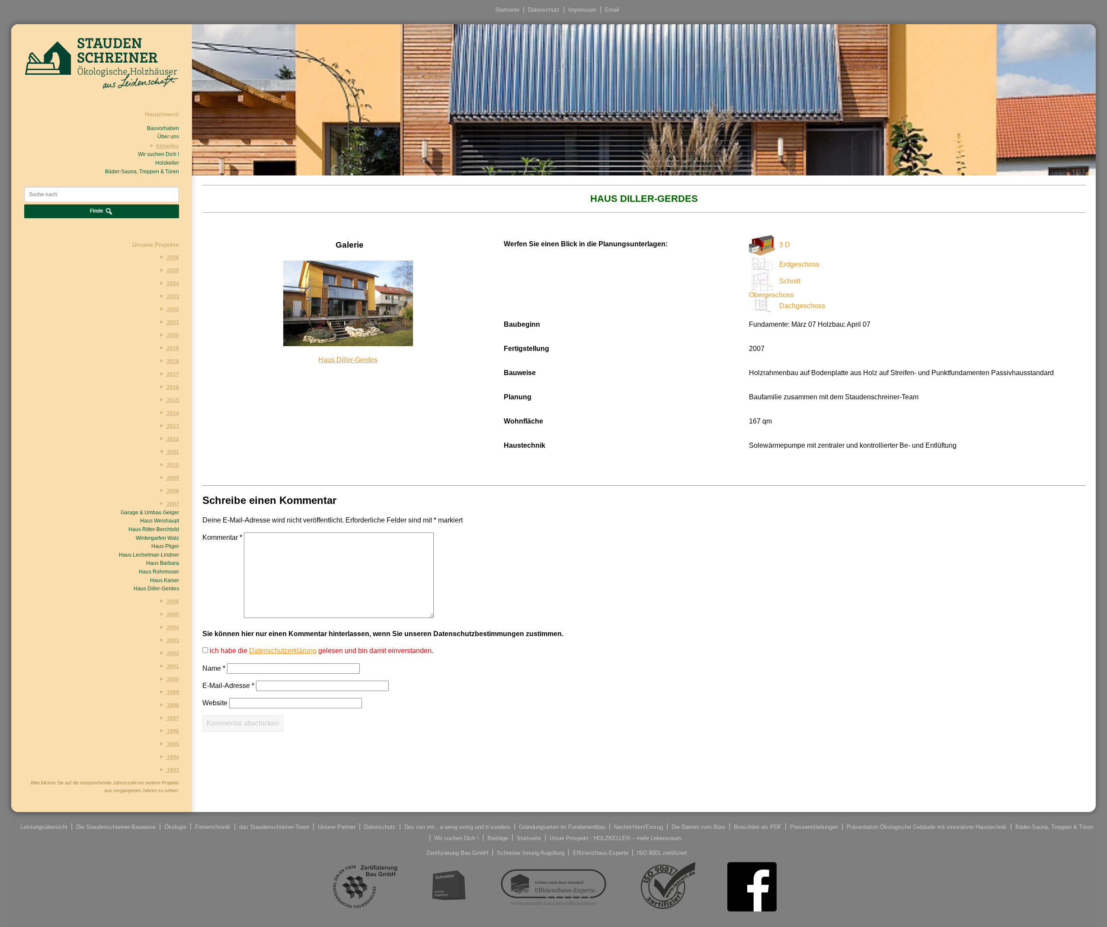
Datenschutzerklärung (283, 650)
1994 (172, 757)
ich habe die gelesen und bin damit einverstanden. (320, 650)
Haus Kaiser (164, 580)
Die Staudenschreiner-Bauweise (116, 826)
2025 (172, 271)
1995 (172, 744)
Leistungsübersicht (43, 826)
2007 (172, 504)
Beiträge (497, 838)
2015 (172, 400)
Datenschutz (544, 9)
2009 (172, 478)
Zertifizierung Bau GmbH (457, 852)
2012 (172, 439)
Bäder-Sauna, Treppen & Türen (142, 172)
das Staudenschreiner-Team (274, 826)
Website (214, 703)
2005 (172, 615)
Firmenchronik (212, 826)
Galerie (350, 244)
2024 (172, 283)
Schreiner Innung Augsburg (530, 852)
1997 (172, 718)
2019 (172, 348)
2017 (172, 374)
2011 (172, 452)
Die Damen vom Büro (698, 826)
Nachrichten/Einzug (638, 826)
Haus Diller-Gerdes (156, 589)
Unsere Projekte (155, 244)
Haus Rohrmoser (159, 572)
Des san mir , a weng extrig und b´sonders (457, 826)
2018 (172, 361)
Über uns (168, 137)
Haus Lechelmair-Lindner (149, 555)
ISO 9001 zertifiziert (662, 852)
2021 (172, 322)
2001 (172, 666)
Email (612, 9)
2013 (172, 426)
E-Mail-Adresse (228, 685)
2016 (172, 387)
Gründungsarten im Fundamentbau (562, 826)
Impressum (582, 9)
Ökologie (175, 826)
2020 (172, 335)
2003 (172, 640)
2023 (172, 296)
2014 (172, 413)
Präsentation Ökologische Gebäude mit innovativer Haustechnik (927, 826)
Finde (97, 211)
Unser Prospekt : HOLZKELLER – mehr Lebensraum (615, 838)
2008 (172, 491)
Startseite (507, 9)
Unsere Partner (336, 826)
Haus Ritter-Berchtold (153, 529)
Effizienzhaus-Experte (600, 852)
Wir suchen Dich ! (158, 154)
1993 (172, 770)
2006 (172, 602)
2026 (172, 258)
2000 (172, 679)
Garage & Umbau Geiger (150, 513)
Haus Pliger (165, 546)
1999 (172, 692)
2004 (172, 627)
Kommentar (222, 537)
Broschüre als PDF (757, 826)
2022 (172, 309)
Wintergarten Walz (157, 538)
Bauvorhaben (163, 128)
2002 (172, 653)
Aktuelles (167, 146)
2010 (172, 465)
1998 (172, 705)
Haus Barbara (162, 563)
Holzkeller (167, 163)
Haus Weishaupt (159, 521)
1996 (172, 731)
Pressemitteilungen (814, 826)
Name (213, 668)
